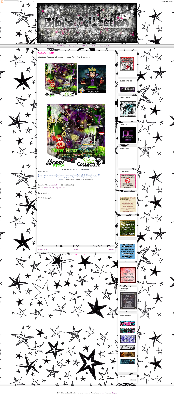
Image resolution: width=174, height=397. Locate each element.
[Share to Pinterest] (73, 185)
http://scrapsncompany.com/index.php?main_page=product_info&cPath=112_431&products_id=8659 (67, 177)
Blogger (114, 393)
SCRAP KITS (61, 46)
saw (103, 393)
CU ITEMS (50, 46)
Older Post (109, 250)
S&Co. (94, 46)
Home (40, 46)
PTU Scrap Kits (56, 188)
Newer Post (42, 250)
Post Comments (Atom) (80, 255)
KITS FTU (85, 46)
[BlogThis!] (67, 185)
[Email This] (66, 185)
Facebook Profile (105, 46)
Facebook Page (73, 46)
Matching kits (47, 188)
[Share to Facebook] (71, 185)
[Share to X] (69, 185)
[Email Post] (61, 185)
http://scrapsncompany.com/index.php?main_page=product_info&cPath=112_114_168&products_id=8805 (69, 175)
